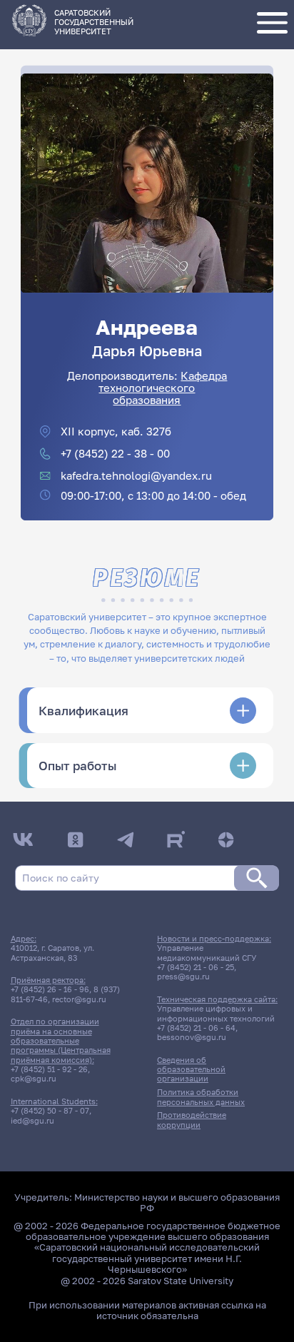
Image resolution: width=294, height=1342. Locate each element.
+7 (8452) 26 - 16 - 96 (50, 989)
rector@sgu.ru (79, 999)
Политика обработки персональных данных (201, 1096)
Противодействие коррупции (191, 1119)
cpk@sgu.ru (33, 1078)
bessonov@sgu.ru (191, 1036)
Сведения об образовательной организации (191, 1069)
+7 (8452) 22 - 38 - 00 (115, 454)
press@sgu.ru (183, 976)
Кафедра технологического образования (162, 388)
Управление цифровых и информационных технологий (216, 1013)
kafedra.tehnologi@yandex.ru (136, 476)
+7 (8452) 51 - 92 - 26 (49, 1069)
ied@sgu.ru (32, 1120)
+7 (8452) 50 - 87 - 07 (50, 1110)
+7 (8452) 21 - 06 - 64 (196, 1027)
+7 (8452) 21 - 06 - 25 (195, 967)
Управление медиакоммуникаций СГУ (206, 952)
